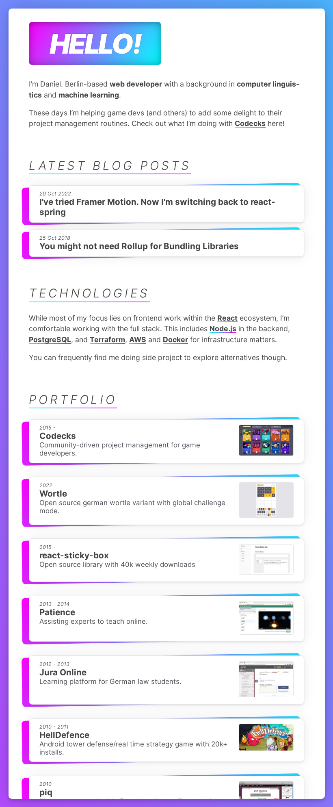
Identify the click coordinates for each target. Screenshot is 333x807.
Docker (175, 339)
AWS (137, 339)
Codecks (250, 123)
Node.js (223, 328)
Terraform (107, 339)
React (227, 318)
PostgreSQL (50, 339)
